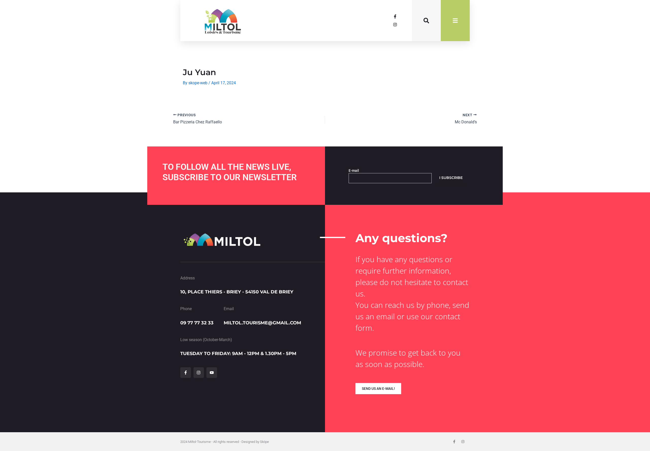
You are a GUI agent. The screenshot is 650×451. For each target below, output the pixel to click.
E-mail (354, 171)
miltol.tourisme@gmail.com (262, 323)
